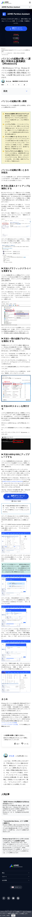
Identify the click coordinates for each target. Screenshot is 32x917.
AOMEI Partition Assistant (11, 7)
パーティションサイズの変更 (9, 722)
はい (18, 744)
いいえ (26, 744)
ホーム (2, 48)
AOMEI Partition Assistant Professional (13, 481)
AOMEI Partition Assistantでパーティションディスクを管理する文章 (15, 50)
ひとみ (9, 81)
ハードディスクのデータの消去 (9, 724)
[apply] (16, 682)
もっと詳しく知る (5, 915)
